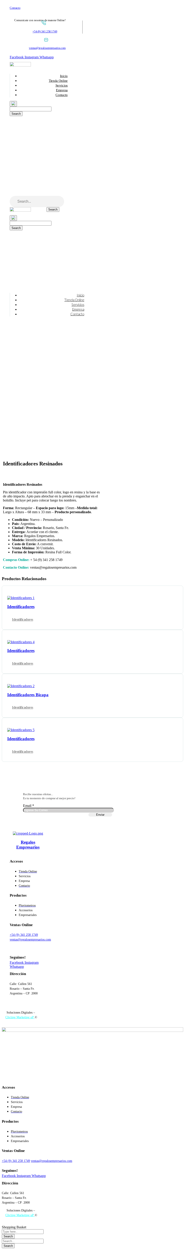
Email (28, 806)
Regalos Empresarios (27, 844)
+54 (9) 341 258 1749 (44, 31)
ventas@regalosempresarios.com (47, 48)
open (5, 454)
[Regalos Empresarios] (28, 833)
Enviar (100, 814)
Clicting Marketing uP (20, 1017)
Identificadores (22, 619)
